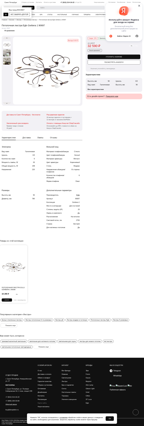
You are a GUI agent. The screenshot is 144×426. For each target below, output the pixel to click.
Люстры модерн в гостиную (77, 320)
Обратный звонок (11, 404)
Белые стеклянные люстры (12, 320)
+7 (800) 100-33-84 (12, 401)
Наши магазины (99, 2)
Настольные (62, 14)
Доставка (26, 138)
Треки (32, 14)
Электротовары (101, 14)
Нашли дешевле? (94, 50)
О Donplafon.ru (45, 365)
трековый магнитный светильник (14, 341)
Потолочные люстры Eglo (100, 320)
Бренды (89, 365)
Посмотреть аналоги (113, 62)
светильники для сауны (67, 341)
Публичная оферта (118, 390)
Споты (49, 14)
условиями (64, 417)
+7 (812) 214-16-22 (67, 2)
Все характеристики (96, 89)
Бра (41, 14)
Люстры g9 (59, 320)
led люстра (108, 341)
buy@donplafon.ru (12, 410)
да (6, 14)
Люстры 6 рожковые (120, 320)
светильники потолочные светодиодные (16, 347)
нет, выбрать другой (19, 14)
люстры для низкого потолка (90, 341)
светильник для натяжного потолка (42, 341)
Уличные (75, 14)
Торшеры (87, 14)
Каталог (65, 365)
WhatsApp (117, 376)
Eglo (78, 195)
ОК (110, 418)
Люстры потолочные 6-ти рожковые (38, 320)
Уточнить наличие (114, 57)
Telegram (116, 371)
